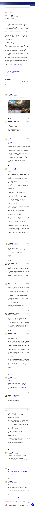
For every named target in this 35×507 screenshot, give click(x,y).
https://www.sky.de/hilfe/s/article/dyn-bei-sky (13, 71)
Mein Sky (6, 501)
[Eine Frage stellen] (32, 504)
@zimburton (10, 142)
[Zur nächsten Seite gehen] (22, 497)
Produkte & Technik (9, 12)
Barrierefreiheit (15, 501)
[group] (22, 81)
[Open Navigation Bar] (1, 1)
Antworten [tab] (7, 91)
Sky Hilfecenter (10, 501)
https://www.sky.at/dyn (9, 65)
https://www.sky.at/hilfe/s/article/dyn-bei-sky (12, 72)
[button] (19, 106)
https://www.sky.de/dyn (18, 64)
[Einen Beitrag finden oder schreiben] (28, 6)
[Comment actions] (29, 96)
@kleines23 (23, 384)
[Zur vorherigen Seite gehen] (14, 497)
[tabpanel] (17, 295)
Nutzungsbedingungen (21, 501)
